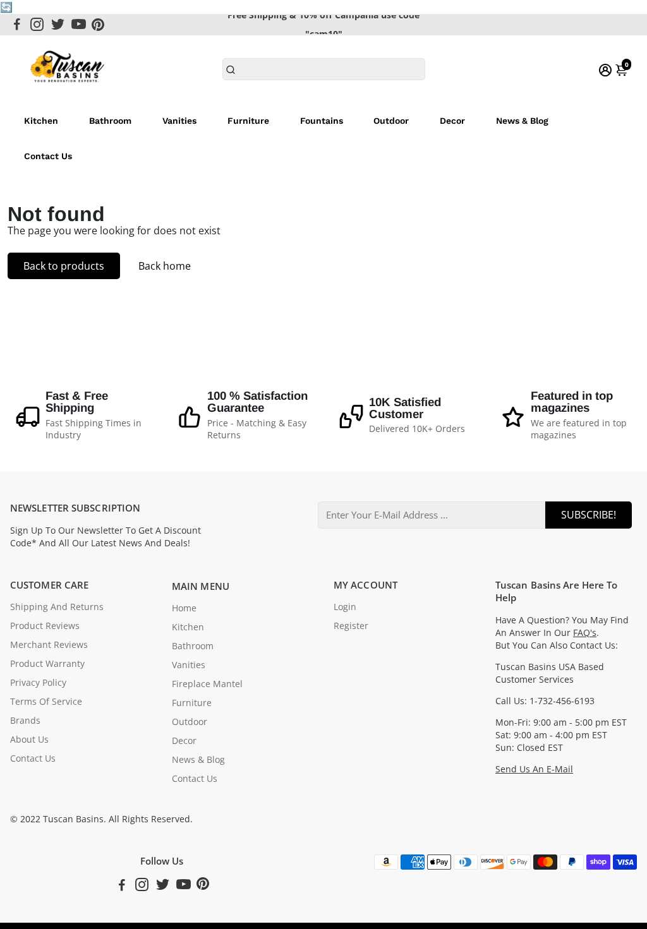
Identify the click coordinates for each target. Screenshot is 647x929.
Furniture (248, 121)
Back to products (63, 266)
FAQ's (584, 632)
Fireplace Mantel (207, 684)
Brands (25, 720)
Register (351, 626)
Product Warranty (47, 663)
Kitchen (41, 121)
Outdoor (391, 121)
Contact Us (48, 156)
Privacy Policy (38, 682)
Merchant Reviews (49, 644)
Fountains (321, 121)
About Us (29, 739)
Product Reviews (45, 626)
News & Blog (522, 121)
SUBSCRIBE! (588, 515)
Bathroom (110, 121)
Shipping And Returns (57, 607)
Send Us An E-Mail (534, 769)
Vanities (179, 121)
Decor (452, 121)
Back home (164, 266)
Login (345, 607)
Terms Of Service (46, 701)
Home (184, 608)
